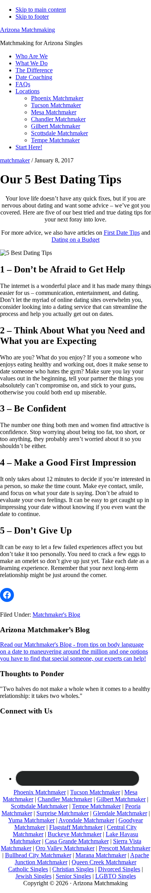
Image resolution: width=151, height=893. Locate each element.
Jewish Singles (33, 876)
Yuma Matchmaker (31, 820)
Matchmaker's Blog (56, 614)
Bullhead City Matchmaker (38, 855)
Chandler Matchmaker (65, 799)
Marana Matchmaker (101, 855)
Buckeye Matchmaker (74, 834)
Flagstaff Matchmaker (76, 827)
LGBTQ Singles (115, 876)
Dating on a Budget (75, 239)
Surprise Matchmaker (62, 813)
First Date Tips (122, 232)
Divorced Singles (119, 869)
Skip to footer (32, 16)
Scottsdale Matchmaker (39, 806)
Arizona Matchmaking (27, 29)
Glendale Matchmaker (120, 813)
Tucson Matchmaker (95, 792)
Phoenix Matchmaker (40, 792)
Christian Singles (73, 869)
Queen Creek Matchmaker (104, 862)
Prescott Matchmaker (124, 848)
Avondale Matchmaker (86, 820)
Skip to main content (40, 9)
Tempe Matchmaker (96, 806)
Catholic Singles (28, 869)
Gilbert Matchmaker (121, 799)
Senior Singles (73, 876)
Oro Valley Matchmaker (65, 848)
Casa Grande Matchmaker (77, 841)
